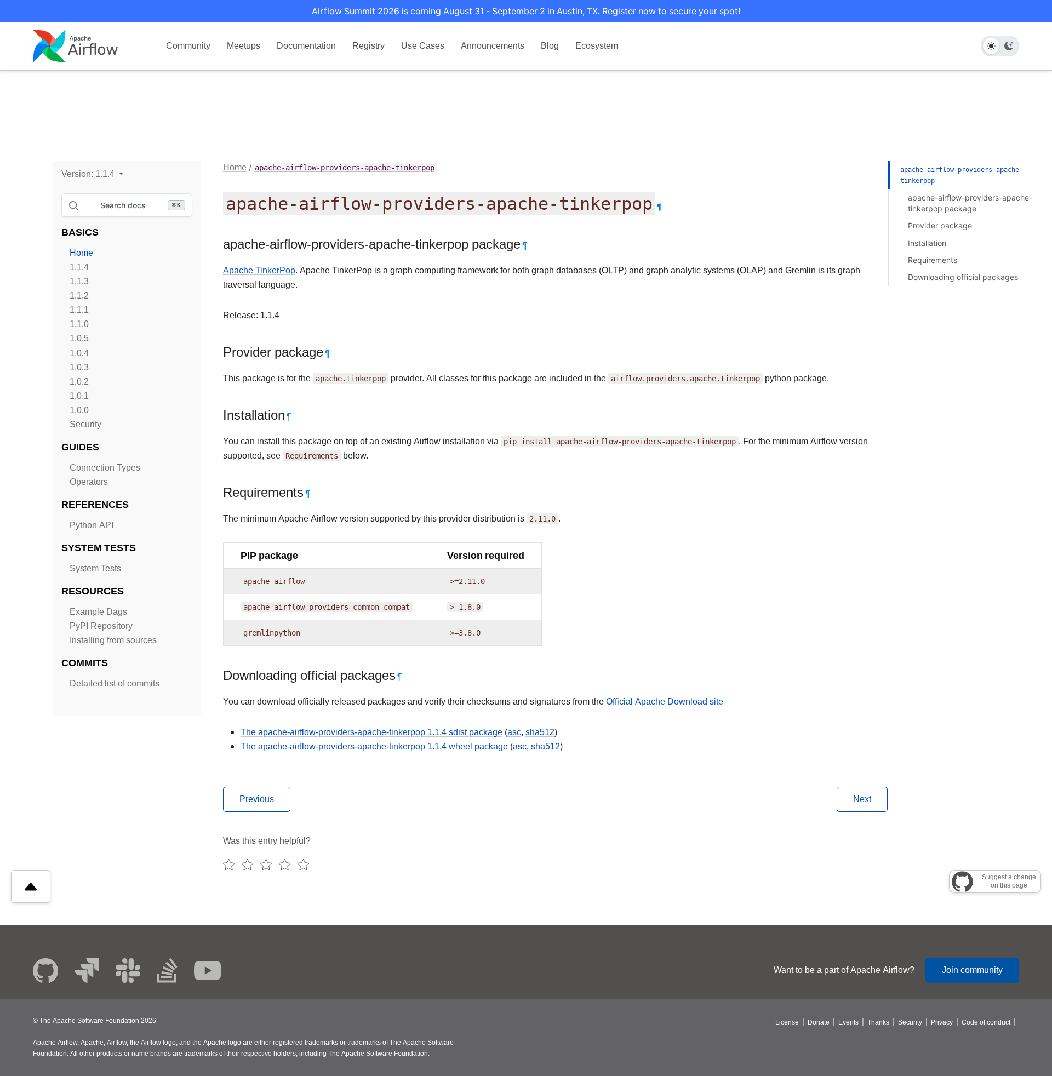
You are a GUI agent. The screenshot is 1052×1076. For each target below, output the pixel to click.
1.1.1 (79, 310)
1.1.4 (79, 267)
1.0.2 (79, 381)
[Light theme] (991, 46)
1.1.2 (79, 295)
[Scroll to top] (30, 886)
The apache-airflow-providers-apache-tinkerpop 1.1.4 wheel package (374, 746)
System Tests (95, 568)
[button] (92, 174)
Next (862, 799)
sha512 (539, 732)
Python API (91, 525)
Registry (368, 46)
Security (85, 424)
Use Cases (422, 46)
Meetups (243, 46)
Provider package (940, 225)
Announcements (492, 46)
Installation (927, 243)
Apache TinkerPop (259, 270)
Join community (972, 970)
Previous (256, 799)
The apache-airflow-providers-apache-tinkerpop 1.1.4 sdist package (371, 732)
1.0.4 (79, 353)
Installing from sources (113, 640)
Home (81, 253)
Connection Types (105, 467)
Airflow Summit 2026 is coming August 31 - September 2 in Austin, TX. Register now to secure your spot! (526, 11)
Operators (89, 482)
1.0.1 (79, 396)
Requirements (932, 260)
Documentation (306, 46)
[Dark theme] (1008, 46)
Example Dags (98, 611)
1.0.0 (79, 410)
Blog (550, 46)
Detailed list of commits (114, 683)
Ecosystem (596, 46)
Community (188, 46)
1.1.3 (79, 281)
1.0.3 (79, 367)
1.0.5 (79, 338)
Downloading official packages (963, 277)
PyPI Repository (101, 626)
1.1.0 (79, 324)
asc (514, 732)
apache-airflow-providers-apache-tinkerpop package (970, 203)
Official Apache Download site (664, 701)
